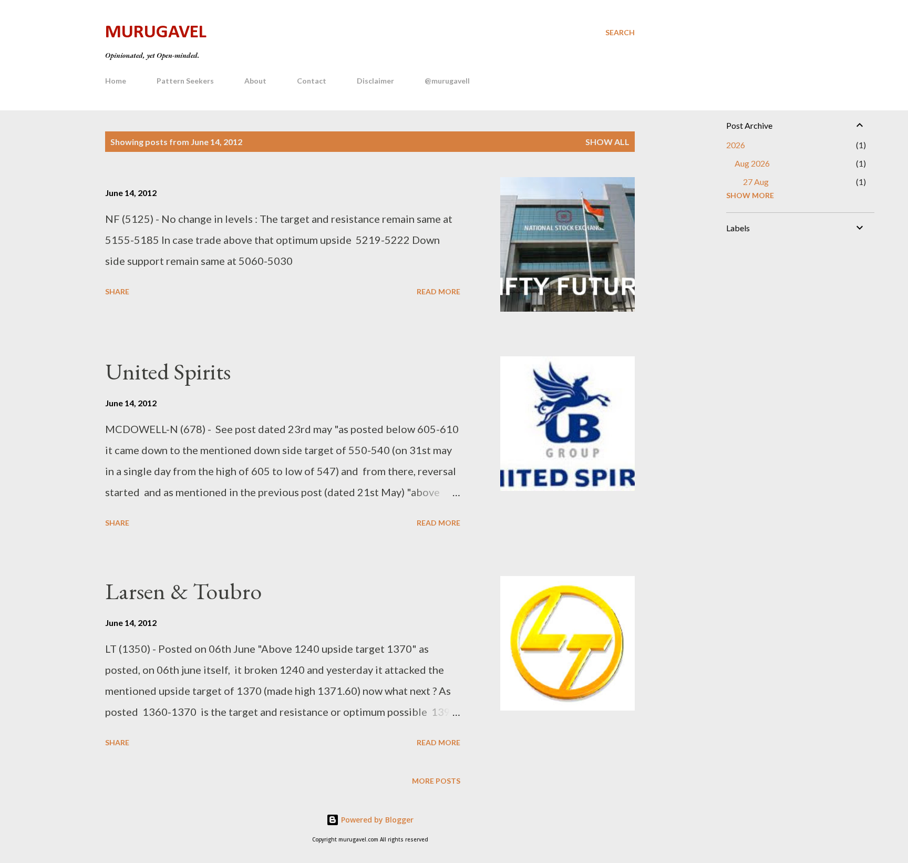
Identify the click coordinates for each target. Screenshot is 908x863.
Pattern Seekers (185, 80)
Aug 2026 (752, 163)
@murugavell (447, 80)
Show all (607, 142)
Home (115, 80)
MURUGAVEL (156, 32)
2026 (735, 145)
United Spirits (168, 371)
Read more (438, 291)
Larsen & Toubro (183, 591)
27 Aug (756, 182)
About (255, 80)
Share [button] (117, 291)
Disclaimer (375, 80)
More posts (436, 780)
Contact (311, 80)
